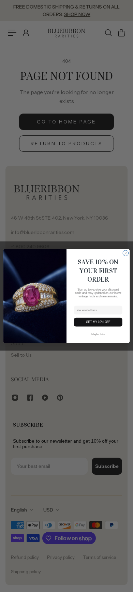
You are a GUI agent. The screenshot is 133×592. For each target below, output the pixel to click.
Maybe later (98, 334)
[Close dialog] (126, 253)
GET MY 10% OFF (98, 322)
